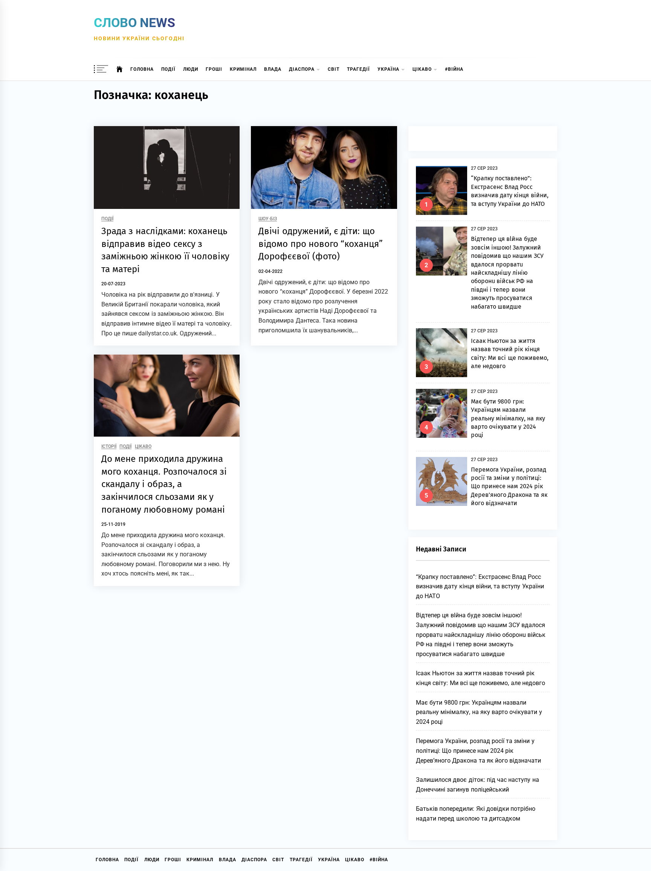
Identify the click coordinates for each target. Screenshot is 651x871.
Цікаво (422, 69)
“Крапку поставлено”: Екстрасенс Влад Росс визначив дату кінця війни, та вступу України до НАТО (480, 586)
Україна (388, 69)
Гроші (214, 69)
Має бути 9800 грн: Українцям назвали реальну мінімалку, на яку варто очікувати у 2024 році (508, 418)
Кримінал (243, 69)
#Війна (454, 69)
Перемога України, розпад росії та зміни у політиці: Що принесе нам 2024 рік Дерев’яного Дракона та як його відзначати (509, 486)
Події (168, 69)
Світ (333, 69)
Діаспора (302, 69)
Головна (142, 69)
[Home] (120, 69)
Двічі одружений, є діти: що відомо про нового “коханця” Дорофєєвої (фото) (320, 244)
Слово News (134, 22)
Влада (272, 69)
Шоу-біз (267, 218)
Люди (190, 69)
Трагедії (358, 69)
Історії (108, 446)
